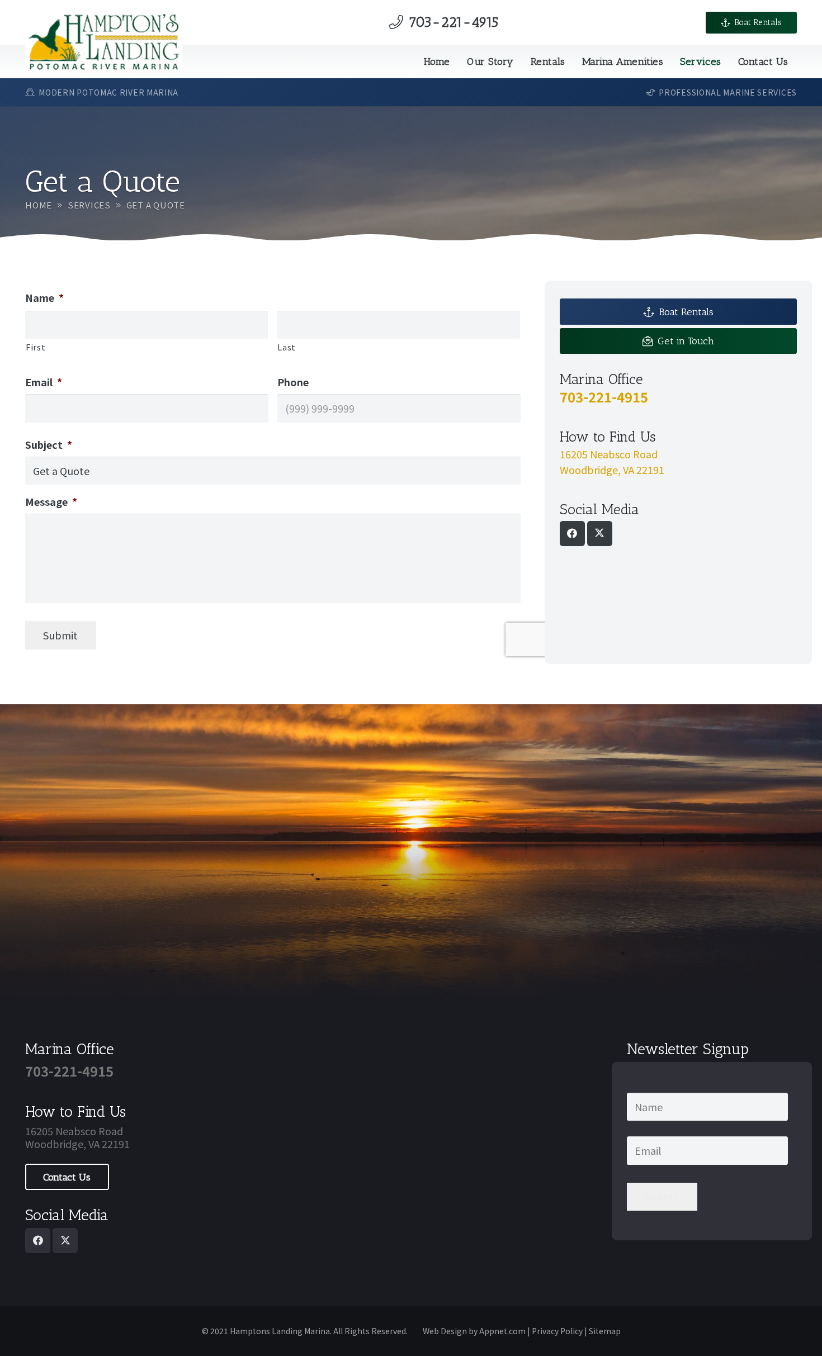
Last (286, 347)
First (35, 347)
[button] (520, 61)
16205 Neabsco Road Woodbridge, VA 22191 (77, 1137)
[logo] (103, 42)
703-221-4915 (604, 396)
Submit (60, 635)
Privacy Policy (557, 1330)
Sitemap (605, 1330)
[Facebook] (572, 533)
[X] (599, 533)
